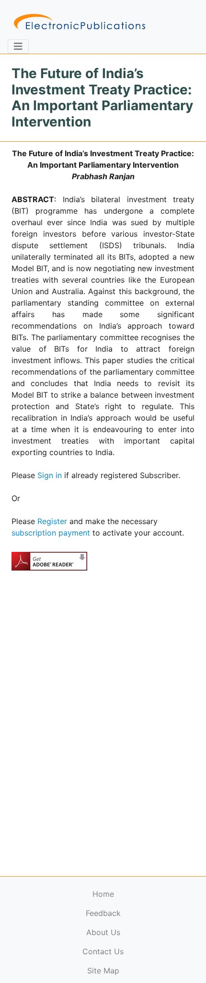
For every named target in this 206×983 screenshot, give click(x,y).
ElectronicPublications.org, (49, 943)
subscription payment (50, 532)
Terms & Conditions (82, 961)
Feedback (103, 913)
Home (103, 894)
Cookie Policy (30, 961)
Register (52, 521)
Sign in (49, 475)
